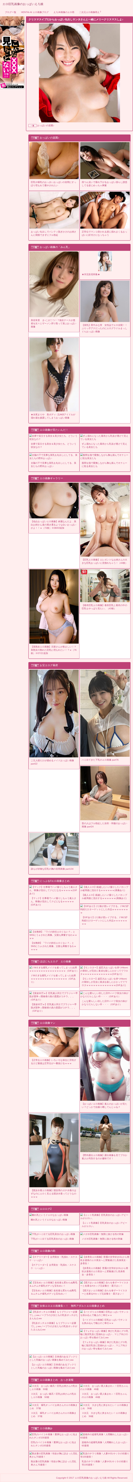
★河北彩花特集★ (91, 274)
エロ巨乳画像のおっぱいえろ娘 (22, 4)
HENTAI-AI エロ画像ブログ (35, 12)
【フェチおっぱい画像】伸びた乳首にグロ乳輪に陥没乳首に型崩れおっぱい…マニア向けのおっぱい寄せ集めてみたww (104, 1345)
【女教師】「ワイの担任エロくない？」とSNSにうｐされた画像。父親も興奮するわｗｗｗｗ (53, 946)
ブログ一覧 (10, 12)
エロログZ (46, 1209)
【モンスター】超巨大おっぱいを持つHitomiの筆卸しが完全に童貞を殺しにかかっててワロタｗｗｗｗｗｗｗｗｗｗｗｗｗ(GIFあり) (104, 981)
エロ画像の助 (47, 1250)
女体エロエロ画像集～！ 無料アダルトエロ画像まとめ (72, 1305)
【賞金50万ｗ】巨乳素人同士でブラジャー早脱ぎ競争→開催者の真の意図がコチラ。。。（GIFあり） (54, 1007)
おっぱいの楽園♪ (45, 125)
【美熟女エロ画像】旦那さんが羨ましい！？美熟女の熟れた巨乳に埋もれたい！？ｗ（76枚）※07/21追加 (54, 649)
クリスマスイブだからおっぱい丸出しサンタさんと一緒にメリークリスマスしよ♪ (76, 19)
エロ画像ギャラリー (51, 478)
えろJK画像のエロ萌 (64, 12)
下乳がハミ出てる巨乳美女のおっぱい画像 (52, 1238)
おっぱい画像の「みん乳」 (55, 247)
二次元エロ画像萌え (90, 12)
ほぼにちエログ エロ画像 (55, 961)
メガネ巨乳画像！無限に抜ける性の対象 (102, 1238)
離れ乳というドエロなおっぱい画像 (49, 1219)
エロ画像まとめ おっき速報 (56, 1379)
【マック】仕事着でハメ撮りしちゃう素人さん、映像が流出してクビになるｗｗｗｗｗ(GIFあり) (53, 901)
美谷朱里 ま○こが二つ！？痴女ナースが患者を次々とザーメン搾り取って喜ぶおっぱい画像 (53, 323)
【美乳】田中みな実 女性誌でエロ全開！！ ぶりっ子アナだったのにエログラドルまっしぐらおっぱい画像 (105, 328)
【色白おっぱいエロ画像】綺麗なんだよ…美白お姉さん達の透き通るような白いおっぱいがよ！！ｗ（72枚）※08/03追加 (53, 524)
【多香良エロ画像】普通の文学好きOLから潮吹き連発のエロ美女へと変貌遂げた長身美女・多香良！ (105, 1271)
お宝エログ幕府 (49, 665)
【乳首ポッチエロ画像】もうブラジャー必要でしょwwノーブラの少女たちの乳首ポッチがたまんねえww (54, 1326)
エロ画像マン (47, 1022)
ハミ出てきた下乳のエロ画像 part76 (100, 760)
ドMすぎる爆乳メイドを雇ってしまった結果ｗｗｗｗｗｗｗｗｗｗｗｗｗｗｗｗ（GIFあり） (53, 978)
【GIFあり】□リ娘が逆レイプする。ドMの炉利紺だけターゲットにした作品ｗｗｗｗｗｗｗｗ (104, 920)
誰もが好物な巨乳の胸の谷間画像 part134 (52, 869)
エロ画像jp (46, 1428)
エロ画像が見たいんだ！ (54, 429)
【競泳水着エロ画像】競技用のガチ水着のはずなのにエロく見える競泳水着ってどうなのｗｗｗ (53, 1193)
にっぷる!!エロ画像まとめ (55, 881)
